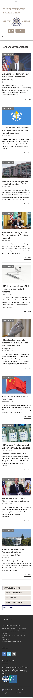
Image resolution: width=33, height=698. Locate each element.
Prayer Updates (8, 54)
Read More (27, 99)
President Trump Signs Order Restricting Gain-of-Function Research (15, 235)
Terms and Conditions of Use (19, 693)
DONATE (20, 31)
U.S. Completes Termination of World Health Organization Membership (15, 77)
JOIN (11, 31)
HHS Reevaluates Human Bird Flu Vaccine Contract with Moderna (15, 289)
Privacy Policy (5, 693)
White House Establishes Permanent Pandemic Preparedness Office (13, 552)
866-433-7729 (11, 629)
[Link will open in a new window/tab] (4, 654)
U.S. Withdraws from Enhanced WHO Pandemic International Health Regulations (16, 130)
